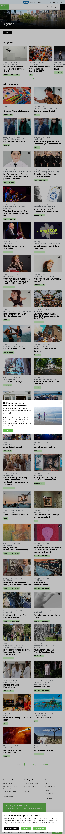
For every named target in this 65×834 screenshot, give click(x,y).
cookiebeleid (8, 824)
